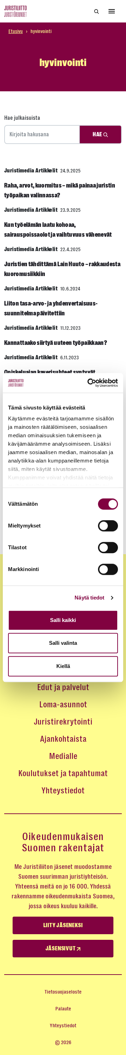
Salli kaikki (63, 620)
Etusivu (15, 31)
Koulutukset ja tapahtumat (63, 773)
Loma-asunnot (63, 704)
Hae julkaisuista (22, 117)
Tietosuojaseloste (63, 992)
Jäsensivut (61, 948)
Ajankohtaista (63, 739)
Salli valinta (63, 643)
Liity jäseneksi (63, 925)
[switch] (108, 525)
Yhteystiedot (63, 790)
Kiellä (63, 666)
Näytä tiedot (89, 598)
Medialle (63, 756)
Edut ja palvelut (63, 687)
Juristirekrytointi (63, 722)
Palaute (63, 1008)
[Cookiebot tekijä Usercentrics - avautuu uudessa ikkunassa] (89, 382)
